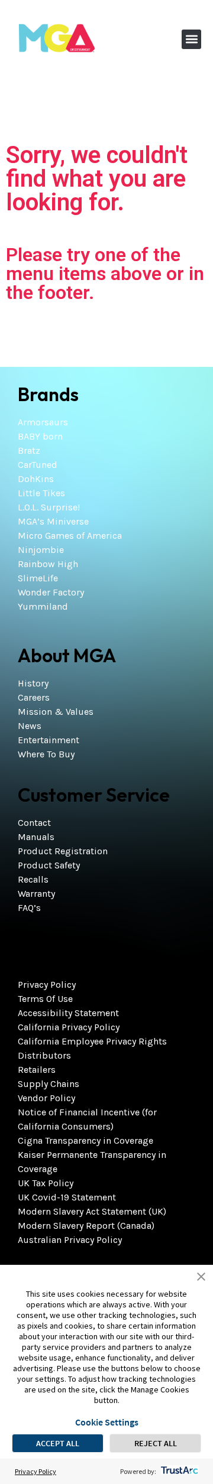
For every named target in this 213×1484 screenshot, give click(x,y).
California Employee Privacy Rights (92, 1041)
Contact (34, 822)
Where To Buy (46, 754)
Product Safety (49, 865)
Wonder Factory (51, 592)
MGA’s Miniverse (53, 521)
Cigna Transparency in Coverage (85, 1140)
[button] (191, 39)
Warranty (36, 893)
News (29, 725)
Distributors (44, 1055)
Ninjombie (41, 549)
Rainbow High (48, 563)
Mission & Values (55, 711)
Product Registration (63, 851)
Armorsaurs (43, 422)
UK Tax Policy (45, 1183)
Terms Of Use (45, 998)
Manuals (36, 836)
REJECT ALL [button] (155, 1443)
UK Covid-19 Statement (67, 1197)
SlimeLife (38, 578)
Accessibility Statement (68, 1012)
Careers (34, 697)
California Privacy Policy (69, 1027)
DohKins (36, 478)
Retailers (37, 1069)
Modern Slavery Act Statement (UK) (92, 1211)
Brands (48, 394)
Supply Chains (48, 1083)
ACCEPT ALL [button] (57, 1443)
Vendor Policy (46, 1098)
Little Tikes (41, 493)
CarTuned (37, 464)
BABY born (40, 436)
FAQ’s (29, 907)
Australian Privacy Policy (70, 1239)
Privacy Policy (47, 984)
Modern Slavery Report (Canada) (86, 1225)
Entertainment (48, 740)
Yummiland (43, 606)
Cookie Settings (106, 1422)
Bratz (29, 450)
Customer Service (94, 794)
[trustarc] (178, 1471)
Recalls (33, 879)
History (33, 683)
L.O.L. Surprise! (49, 507)
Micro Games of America (70, 535)
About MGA (67, 655)
